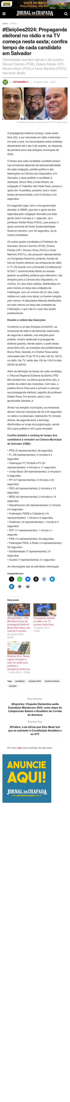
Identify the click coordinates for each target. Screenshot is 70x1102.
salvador (13, 685)
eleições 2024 (34, 681)
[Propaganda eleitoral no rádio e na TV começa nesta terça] (44, 609)
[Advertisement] (35, 952)
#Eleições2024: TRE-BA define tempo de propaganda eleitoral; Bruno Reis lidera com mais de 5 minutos (18, 624)
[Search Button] (66, 13)
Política (13, 23)
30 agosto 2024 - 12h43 (45, 81)
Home (5, 23)
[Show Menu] (4, 13)
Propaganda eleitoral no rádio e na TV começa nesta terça (44, 621)
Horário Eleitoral (52, 681)
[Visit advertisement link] (35, 4)
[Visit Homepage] (35, 13)
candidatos (20, 681)
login (19, 747)
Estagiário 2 (20, 81)
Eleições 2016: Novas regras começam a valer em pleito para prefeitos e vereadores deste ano (18, 662)
